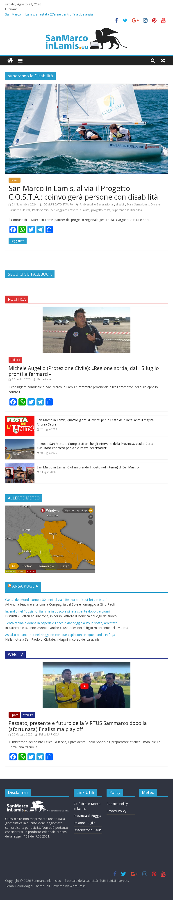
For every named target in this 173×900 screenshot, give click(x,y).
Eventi (14, 180)
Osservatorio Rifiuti (88, 830)
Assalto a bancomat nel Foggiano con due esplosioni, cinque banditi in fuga (60, 635)
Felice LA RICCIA (49, 734)
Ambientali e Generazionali (97, 204)
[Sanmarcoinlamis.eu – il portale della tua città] (10, 60)
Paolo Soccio (40, 210)
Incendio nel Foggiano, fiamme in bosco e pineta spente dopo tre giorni (57, 611)
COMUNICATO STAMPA (58, 204)
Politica (15, 360)
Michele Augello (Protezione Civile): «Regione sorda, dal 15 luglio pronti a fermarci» (84, 371)
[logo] (37, 802)
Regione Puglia (84, 823)
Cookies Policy (117, 804)
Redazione (44, 379)
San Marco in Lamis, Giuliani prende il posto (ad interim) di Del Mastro (88, 467)
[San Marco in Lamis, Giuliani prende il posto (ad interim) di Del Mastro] (19, 465)
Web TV (28, 715)
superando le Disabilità (127, 210)
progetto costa (100, 210)
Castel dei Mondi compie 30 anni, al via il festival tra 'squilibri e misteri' (56, 599)
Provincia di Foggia (87, 815)
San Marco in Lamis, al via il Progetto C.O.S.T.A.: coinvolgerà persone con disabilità (83, 192)
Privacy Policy (116, 811)
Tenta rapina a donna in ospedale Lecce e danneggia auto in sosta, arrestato (61, 623)
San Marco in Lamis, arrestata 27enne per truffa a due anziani (50, 14)
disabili (120, 204)
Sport (14, 715)
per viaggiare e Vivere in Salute (69, 210)
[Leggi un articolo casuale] (163, 60)
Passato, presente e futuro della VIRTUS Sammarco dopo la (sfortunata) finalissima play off (78, 726)
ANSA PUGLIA (25, 586)
